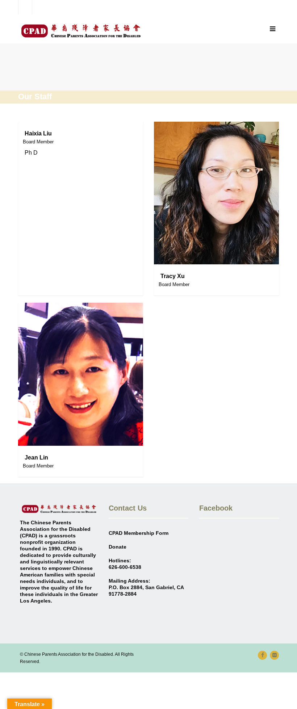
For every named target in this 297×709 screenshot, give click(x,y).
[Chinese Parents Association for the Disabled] (80, 31)
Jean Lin (36, 457)
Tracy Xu (172, 276)
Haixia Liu (38, 133)
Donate (117, 547)
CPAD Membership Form (138, 533)
